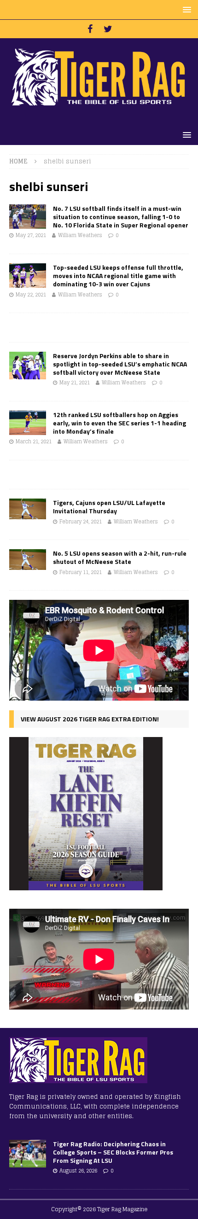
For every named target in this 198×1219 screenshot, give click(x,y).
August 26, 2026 (78, 1170)
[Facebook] (90, 29)
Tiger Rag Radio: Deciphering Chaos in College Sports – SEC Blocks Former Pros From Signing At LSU (113, 1152)
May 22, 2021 (31, 294)
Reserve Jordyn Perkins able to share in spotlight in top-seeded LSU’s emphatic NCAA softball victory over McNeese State (120, 364)
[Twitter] (108, 29)
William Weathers (80, 235)
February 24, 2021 (80, 521)
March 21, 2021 (34, 441)
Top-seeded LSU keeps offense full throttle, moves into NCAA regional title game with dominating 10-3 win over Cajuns (118, 275)
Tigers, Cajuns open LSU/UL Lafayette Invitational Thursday (109, 507)
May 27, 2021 (31, 235)
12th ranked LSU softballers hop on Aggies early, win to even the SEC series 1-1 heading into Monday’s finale (119, 423)
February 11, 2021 (80, 572)
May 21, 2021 (74, 382)
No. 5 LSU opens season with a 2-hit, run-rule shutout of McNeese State (119, 557)
